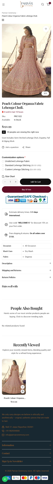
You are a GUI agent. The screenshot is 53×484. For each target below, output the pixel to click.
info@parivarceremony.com (17, 435)
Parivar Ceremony (9, 13)
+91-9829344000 (13, 431)
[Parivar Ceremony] (26, 4)
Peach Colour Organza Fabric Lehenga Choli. (14, 398)
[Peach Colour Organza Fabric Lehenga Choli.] (14, 377)
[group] (26, 61)
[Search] (42, 4)
